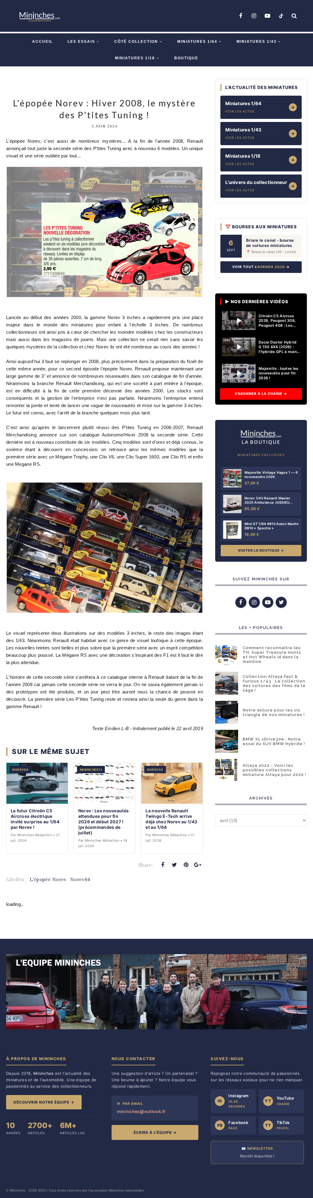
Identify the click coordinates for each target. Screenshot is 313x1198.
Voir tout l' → (261, 267)
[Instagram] (254, 16)
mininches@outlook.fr (141, 1111)
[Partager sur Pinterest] (186, 865)
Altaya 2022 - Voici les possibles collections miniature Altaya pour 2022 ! (274, 770)
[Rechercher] (294, 16)
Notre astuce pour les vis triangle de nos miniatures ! (274, 712)
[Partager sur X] (174, 865)
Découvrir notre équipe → (43, 1102)
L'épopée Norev (48, 879)
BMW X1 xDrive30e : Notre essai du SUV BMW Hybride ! (274, 741)
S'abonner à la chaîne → (261, 393)
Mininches (18, 1190)
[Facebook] (240, 16)
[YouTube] (267, 16)
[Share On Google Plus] (198, 865)
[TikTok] (281, 16)
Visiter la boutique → (261, 550)
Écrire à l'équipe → (155, 1132)
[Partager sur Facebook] (163, 865)
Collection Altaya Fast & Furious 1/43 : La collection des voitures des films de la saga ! (274, 683)
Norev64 (80, 879)
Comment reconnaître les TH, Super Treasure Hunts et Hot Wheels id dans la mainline (272, 654)
